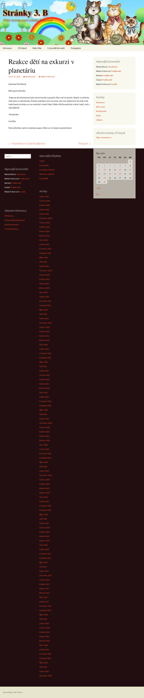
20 (120, 173)
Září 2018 (43, 519)
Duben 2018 (44, 536)
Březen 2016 (44, 641)
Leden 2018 (44, 549)
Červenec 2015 (45, 675)
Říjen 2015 (43, 662)
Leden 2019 (44, 501)
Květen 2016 (44, 632)
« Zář (98, 188)
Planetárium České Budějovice (26, 143)
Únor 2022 (43, 344)
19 (115, 173)
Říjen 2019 (43, 462)
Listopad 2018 (45, 510)
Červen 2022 (44, 327)
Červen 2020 (44, 427)
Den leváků (44, 165)
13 (120, 169)
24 (105, 178)
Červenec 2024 (45, 218)
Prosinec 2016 (45, 606)
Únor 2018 (43, 545)
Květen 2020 (44, 431)
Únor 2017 (43, 597)
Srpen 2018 (44, 523)
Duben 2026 (44, 209)
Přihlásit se (9, 216)
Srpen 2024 (44, 214)
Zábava (99, 120)
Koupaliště (43, 178)
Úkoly (98, 115)
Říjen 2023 (43, 257)
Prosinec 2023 (45, 248)
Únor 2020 (43, 445)
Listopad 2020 (45, 405)
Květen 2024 (44, 227)
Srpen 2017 (44, 571)
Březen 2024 (44, 235)
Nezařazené (30, 76)
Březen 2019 (44, 492)
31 (105, 182)
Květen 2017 (44, 584)
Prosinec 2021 (45, 353)
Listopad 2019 (45, 458)
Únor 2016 (43, 645)
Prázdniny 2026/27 (47, 169)
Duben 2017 (44, 588)
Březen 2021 (44, 388)
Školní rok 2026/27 (47, 174)
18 (110, 173)
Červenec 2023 (45, 270)
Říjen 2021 (43, 362)
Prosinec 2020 (45, 401)
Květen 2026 (44, 205)
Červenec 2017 (45, 575)
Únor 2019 (43, 497)
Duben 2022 (44, 336)
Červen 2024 (44, 222)
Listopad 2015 (45, 658)
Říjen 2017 (43, 562)
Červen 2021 (44, 375)
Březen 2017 (44, 593)
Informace (7, 48)
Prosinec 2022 (45, 301)
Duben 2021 (44, 384)
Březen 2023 (44, 288)
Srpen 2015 (44, 671)
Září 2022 (43, 314)
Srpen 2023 (44, 266)
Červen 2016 (44, 627)
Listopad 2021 (45, 357)
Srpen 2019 (44, 471)
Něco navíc (100, 107)
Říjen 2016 (43, 614)
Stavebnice (113, 66)
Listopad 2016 (45, 610)
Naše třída (36, 48)
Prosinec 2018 (45, 505)
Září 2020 (43, 414)
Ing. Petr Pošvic (16, 692)
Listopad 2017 (45, 558)
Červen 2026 (44, 201)
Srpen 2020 (44, 418)
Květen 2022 (44, 331)
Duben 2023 (44, 283)
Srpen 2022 (44, 318)
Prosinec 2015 (45, 654)
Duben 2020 (44, 436)
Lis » (98, 194)
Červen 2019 (44, 479)
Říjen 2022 (43, 309)
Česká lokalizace (11, 229)
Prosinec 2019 (45, 453)
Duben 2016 (44, 636)
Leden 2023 (44, 296)
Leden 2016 (44, 649)
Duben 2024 (44, 231)
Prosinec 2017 (45, 553)
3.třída (42, 161)
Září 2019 (43, 466)
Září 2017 (43, 566)
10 (105, 169)
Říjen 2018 (43, 514)
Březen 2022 (44, 340)
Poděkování (116, 71)
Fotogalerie (76, 48)
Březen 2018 (44, 540)
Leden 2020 (44, 449)
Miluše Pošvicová (47, 76)
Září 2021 (43, 366)
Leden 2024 (44, 244)
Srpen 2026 (44, 196)
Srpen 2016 (44, 623)
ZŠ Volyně (22, 48)
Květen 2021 (44, 379)
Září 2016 (43, 619)
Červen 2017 (44, 580)
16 (99, 173)
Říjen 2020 (43, 410)
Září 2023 (43, 262)
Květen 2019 (44, 484)
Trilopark (84, 143)
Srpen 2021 (44, 370)
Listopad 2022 (45, 305)
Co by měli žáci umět (56, 48)
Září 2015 (43, 667)
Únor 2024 (43, 240)
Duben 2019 (44, 488)
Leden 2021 (44, 397)
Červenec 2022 (45, 323)
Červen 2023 (44, 275)
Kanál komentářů (11, 224)
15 (130, 169)
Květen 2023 (44, 279)
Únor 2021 (43, 392)
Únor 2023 (43, 292)
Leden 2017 (44, 601)
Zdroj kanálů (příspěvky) (14, 220)
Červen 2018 (44, 527)
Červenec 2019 (45, 475)
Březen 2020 (44, 440)
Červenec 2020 (45, 423)
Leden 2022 (44, 349)
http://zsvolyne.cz (104, 137)
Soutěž (114, 84)
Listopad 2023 (45, 253)
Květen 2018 (44, 532)
